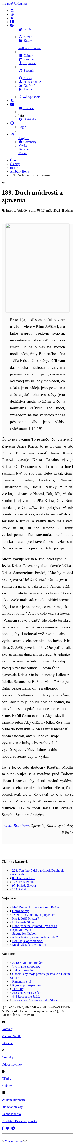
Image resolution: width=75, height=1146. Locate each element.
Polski (22, 153)
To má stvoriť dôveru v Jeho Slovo (35, 1000)
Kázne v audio (11, 1114)
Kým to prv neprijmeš (26, 985)
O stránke (29, 119)
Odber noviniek (12, 1064)
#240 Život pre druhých (27, 962)
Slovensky (29, 142)
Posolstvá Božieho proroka (19, 1121)
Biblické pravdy (12, 1107)
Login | (23, 127)
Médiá (27, 89)
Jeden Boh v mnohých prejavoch (33, 915)
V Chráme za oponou (26, 966)
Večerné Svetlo (11, 1036)
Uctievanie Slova (23, 922)
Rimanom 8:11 (21, 981)
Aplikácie (33, 97)
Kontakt (28, 108)
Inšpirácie (29, 63)
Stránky (28, 59)
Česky (23, 145)
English (23, 138)
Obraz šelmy (20, 911)
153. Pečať (19, 889)
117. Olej (18, 989)
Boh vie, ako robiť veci (27, 941)
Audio (27, 78)
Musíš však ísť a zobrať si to (30, 945)
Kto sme (7, 1043)
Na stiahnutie (32, 82)
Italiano (23, 149)
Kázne (27, 37)
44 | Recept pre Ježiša (26, 996)
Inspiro (14, 167)
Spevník (28, 70)
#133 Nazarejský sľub (26, 992)
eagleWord (16, 3)
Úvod (14, 160)
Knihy (27, 40)
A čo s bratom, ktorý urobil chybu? (35, 937)
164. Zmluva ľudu (24, 970)
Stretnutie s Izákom (24, 933)
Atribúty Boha (19, 171)
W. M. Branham (16, 825)
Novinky (7, 1057)
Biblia (27, 29)
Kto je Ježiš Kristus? (25, 918)
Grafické (29, 85)
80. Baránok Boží (23, 878)
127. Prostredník (23, 882)
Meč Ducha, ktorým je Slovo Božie (35, 907)
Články (28, 55)
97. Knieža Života (24, 885)
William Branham (29, 48)
